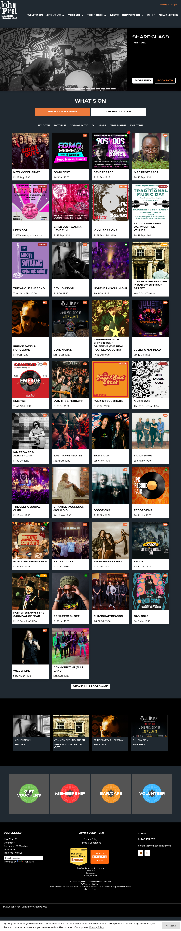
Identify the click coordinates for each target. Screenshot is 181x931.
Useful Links (12, 833)
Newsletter (168, 15)
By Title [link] (60, 126)
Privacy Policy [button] (96, 927)
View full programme (90, 686)
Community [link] (79, 126)
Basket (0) (164, 5)
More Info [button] (143, 81)
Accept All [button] (171, 926)
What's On (35, 15)
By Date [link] (44, 126)
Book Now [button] (165, 81)
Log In (174, 5)
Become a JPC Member (16, 846)
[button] (140, 853)
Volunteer (9, 842)
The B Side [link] (118, 126)
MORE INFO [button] (29, 794)
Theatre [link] (136, 126)
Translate (28, 861)
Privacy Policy (90, 839)
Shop (151, 15)
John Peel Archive (13, 852)
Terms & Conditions (90, 833)
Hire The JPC (10, 839)
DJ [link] (93, 126)
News (114, 15)
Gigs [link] (102, 126)
